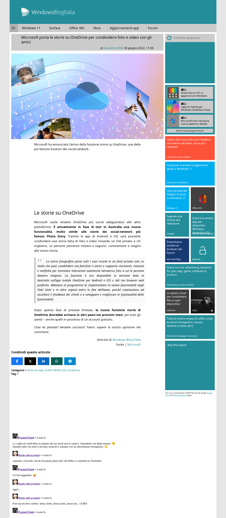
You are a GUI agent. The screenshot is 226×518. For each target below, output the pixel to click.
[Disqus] (87, 473)
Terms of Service (180, 395)
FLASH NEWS (53, 370)
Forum (153, 28)
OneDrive (74, 370)
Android (32, 370)
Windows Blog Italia (127, 340)
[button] (14, 28)
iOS (64, 370)
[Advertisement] (87, 177)
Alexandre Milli (113, 48)
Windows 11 (31, 28)
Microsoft (134, 344)
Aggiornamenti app (124, 28)
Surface (54, 28)
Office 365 (76, 28)
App (41, 370)
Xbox (97, 28)
